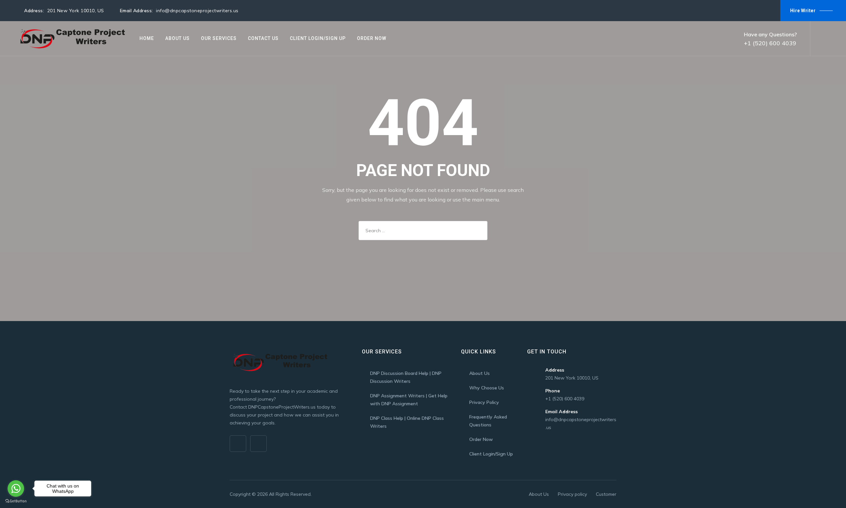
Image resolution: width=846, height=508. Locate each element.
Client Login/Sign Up (318, 38)
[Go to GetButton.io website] (15, 501)
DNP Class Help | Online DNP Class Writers (407, 422)
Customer (606, 494)
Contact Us (263, 38)
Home (146, 38)
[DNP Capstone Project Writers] (71, 38)
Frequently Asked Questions (488, 421)
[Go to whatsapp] (16, 488)
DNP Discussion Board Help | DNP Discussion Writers (406, 377)
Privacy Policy (484, 402)
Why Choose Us (486, 388)
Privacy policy (572, 494)
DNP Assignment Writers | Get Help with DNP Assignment (408, 400)
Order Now (371, 38)
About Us (177, 38)
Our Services (219, 38)
